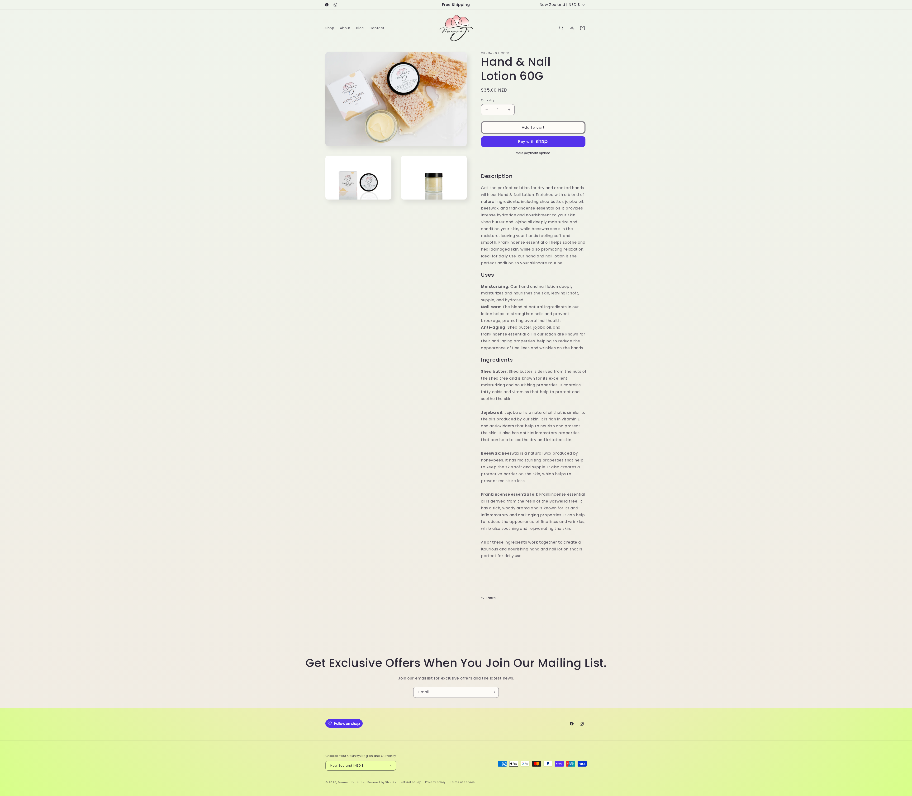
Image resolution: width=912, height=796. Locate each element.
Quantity (487, 100)
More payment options (533, 153)
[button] (561, 28)
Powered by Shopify (381, 782)
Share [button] (491, 598)
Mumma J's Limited (352, 782)
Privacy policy (435, 782)
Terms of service (462, 782)
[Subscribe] (493, 692)
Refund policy (411, 782)
